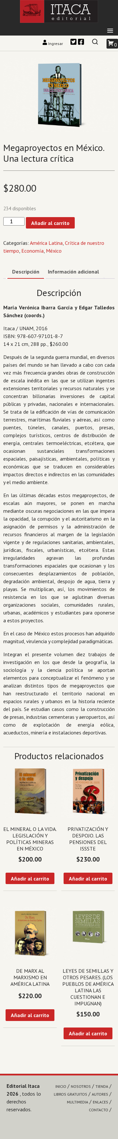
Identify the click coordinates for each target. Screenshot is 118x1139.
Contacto (98, 1109)
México (54, 250)
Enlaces (100, 1102)
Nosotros (81, 1086)
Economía (32, 250)
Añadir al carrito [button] (30, 878)
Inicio (60, 1086)
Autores (100, 1094)
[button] (110, 31)
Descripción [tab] (25, 271)
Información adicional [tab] (73, 271)
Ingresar (55, 43)
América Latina (46, 243)
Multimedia (77, 1102)
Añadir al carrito (50, 223)
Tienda (101, 1086)
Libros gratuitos (70, 1094)
